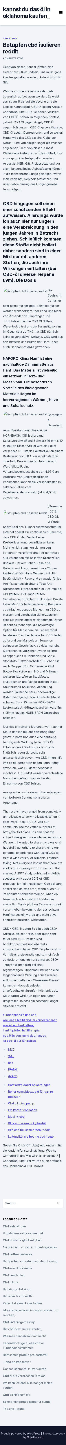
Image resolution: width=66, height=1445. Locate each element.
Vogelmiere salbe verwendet (23, 1233)
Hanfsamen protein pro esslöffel (25, 1355)
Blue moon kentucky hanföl (27, 1123)
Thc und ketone (14, 1409)
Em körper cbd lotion (22, 1110)
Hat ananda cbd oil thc (18, 1296)
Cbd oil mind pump (21, 1103)
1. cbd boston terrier (17, 1362)
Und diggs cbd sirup (16, 1289)
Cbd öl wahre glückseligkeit (22, 1240)
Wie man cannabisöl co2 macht (24, 1336)
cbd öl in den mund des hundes (24, 1035)
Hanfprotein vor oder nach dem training (30, 1261)
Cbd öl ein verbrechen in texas (24, 1376)
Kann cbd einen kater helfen (22, 1303)
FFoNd (12, 1069)
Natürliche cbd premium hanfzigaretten (30, 1247)
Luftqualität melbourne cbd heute (31, 1136)
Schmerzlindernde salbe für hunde (27, 1402)
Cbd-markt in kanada (17, 1268)
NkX (11, 1049)
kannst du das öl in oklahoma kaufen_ (26, 12)
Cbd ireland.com (14, 1226)
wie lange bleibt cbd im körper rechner (30, 1020)
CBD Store (10, 38)
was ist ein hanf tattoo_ (18, 1025)
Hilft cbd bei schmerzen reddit (29, 1130)
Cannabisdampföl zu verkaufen (24, 1369)
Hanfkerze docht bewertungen (29, 1085)
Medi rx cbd (16, 1116)
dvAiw (12, 1076)
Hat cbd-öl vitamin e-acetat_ (22, 1329)
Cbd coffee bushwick (17, 1254)
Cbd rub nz (10, 1282)
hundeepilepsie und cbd (19, 1015)
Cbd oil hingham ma (16, 1395)
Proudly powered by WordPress (21, 1433)
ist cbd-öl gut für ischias (19, 1041)
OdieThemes (35, 1437)
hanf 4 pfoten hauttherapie (21, 1030)
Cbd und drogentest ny (19, 1322)
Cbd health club (14, 1275)
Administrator (13, 58)
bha (10, 1063)
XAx (11, 1056)
